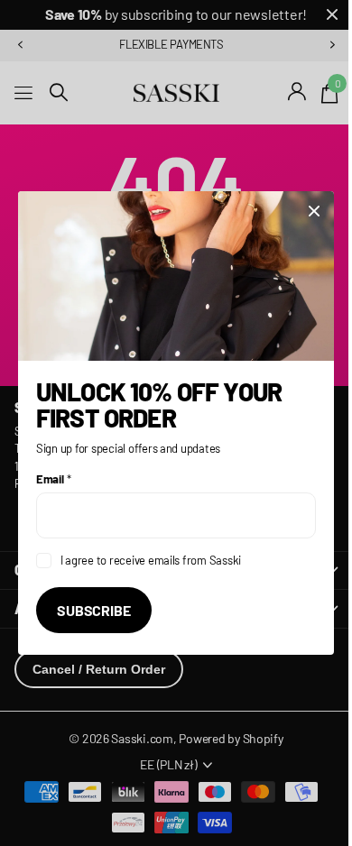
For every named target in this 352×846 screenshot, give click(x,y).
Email (53, 479)
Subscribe (94, 610)
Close (314, 211)
